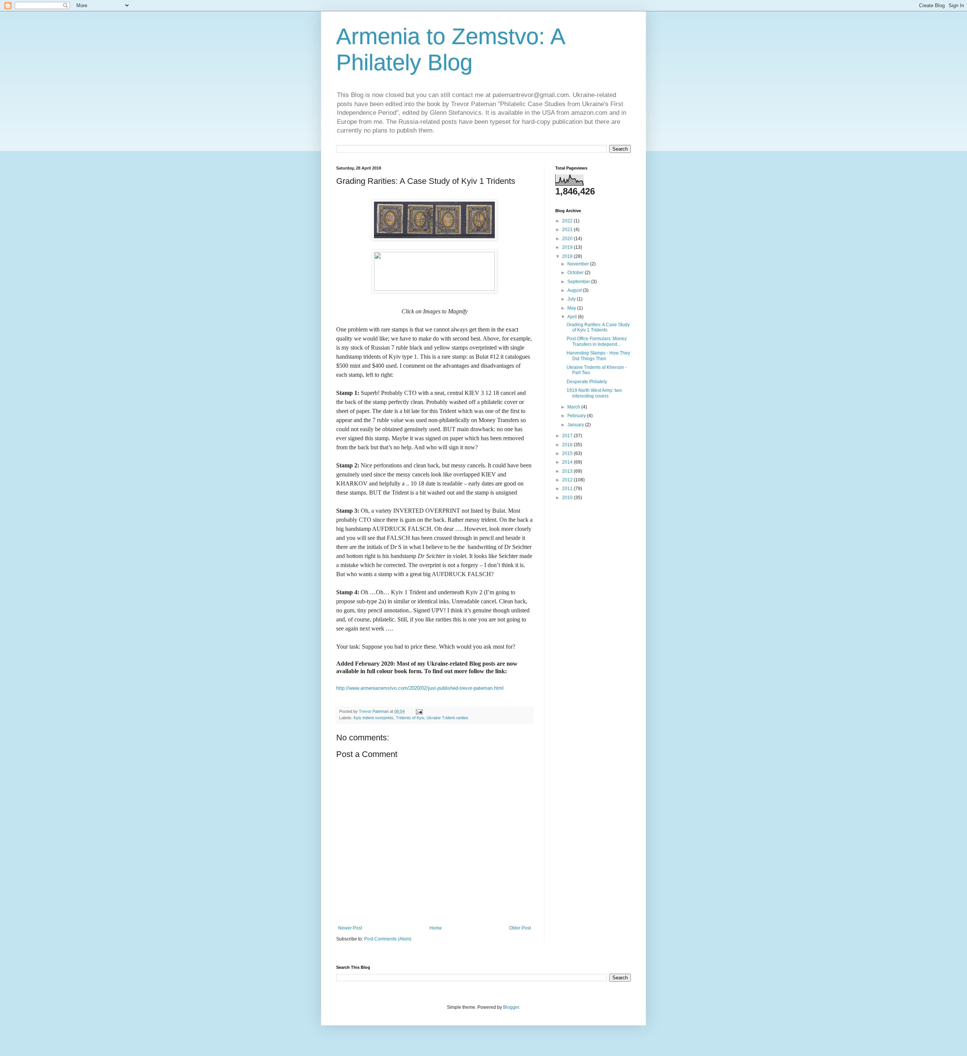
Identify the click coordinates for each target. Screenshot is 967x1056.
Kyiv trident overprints (374, 717)
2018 (568, 256)
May (572, 308)
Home (435, 928)
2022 (568, 221)
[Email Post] (419, 711)
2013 (568, 471)
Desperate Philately (587, 381)
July (572, 299)
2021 (568, 229)
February (577, 415)
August (575, 290)
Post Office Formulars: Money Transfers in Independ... (597, 341)
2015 (568, 453)
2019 (568, 247)
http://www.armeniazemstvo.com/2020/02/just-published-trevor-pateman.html (420, 688)
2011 (568, 488)
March (574, 407)
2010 (568, 497)
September (579, 281)
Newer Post (350, 928)
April (572, 316)
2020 (568, 238)
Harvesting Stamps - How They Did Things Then (598, 355)
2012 (568, 480)
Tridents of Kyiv (410, 717)
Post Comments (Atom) (387, 939)
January (576, 424)
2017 (568, 435)
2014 (568, 462)
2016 (568, 444)
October (576, 272)
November (578, 264)
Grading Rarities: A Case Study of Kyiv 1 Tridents (598, 327)
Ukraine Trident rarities (447, 717)
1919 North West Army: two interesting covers (594, 393)
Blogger (511, 1007)
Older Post (520, 928)
